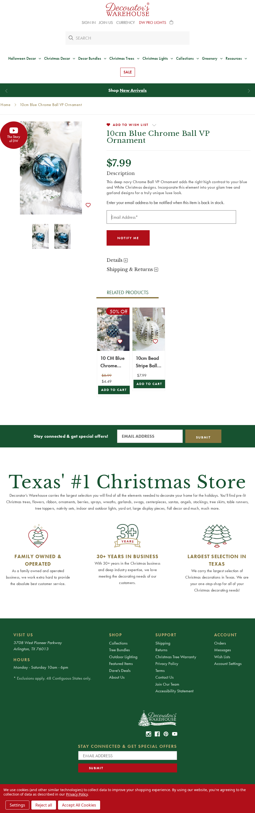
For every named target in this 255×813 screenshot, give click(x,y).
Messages (222, 649)
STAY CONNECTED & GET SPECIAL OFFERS (127, 746)
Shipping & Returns (130, 269)
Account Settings (228, 663)
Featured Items (121, 663)
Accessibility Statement (174, 691)
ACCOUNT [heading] (225, 635)
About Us (117, 677)
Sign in (89, 22)
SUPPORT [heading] (166, 635)
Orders (220, 643)
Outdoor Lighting (123, 656)
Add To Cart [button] (114, 390)
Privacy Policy (166, 663)
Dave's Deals (119, 670)
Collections (118, 643)
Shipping (162, 643)
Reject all (43, 805)
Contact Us (164, 677)
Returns (161, 649)
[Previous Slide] (6, 91)
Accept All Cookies (79, 805)
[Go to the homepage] (127, 9)
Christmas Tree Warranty (175, 656)
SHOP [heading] (115, 635)
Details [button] (115, 260)
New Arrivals (133, 90)
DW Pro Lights (152, 22)
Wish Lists (222, 656)
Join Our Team (167, 684)
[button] (172, 23)
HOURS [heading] (21, 659)
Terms (160, 670)
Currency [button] (126, 22)
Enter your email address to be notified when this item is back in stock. (165, 202)
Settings (17, 805)
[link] (148, 734)
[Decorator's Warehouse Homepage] (157, 718)
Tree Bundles (119, 649)
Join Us (106, 22)
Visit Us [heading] (23, 635)
